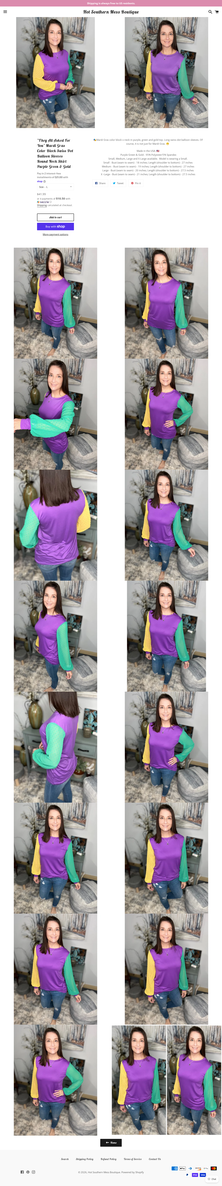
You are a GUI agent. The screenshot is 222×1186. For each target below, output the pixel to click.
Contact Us (155, 1159)
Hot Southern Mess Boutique (111, 12)
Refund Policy (108, 1159)
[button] (55, 200)
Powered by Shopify (132, 1172)
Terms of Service (133, 1159)
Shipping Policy (84, 1159)
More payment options (55, 234)
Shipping (42, 205)
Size (41, 187)
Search (65, 1159)
